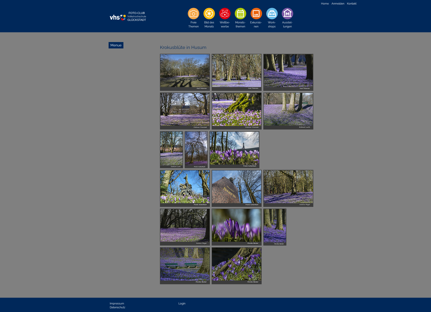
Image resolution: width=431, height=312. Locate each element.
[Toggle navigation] (116, 45)
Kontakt (351, 3)
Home (325, 3)
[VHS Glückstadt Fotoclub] (128, 16)
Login (181, 303)
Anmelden (337, 3)
